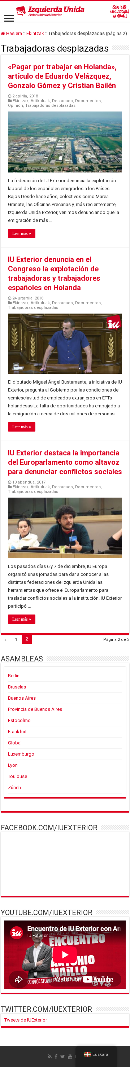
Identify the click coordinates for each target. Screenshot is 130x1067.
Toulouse (17, 776)
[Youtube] (70, 1056)
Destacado (62, 101)
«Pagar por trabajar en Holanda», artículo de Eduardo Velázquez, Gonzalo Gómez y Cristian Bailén (62, 76)
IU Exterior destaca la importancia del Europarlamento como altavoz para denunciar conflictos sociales (65, 462)
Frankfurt (17, 731)
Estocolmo (19, 720)
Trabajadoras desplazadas (50, 105)
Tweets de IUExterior (25, 1020)
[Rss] (49, 1056)
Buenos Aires (22, 698)
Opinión (15, 105)
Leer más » (21, 233)
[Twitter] (63, 1056)
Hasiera (13, 33)
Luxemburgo (21, 754)
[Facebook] (56, 1056)
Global (15, 742)
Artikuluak (40, 101)
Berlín (14, 675)
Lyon (13, 765)
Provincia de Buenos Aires (35, 709)
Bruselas (17, 687)
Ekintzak (35, 33)
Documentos (88, 101)
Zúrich (14, 787)
